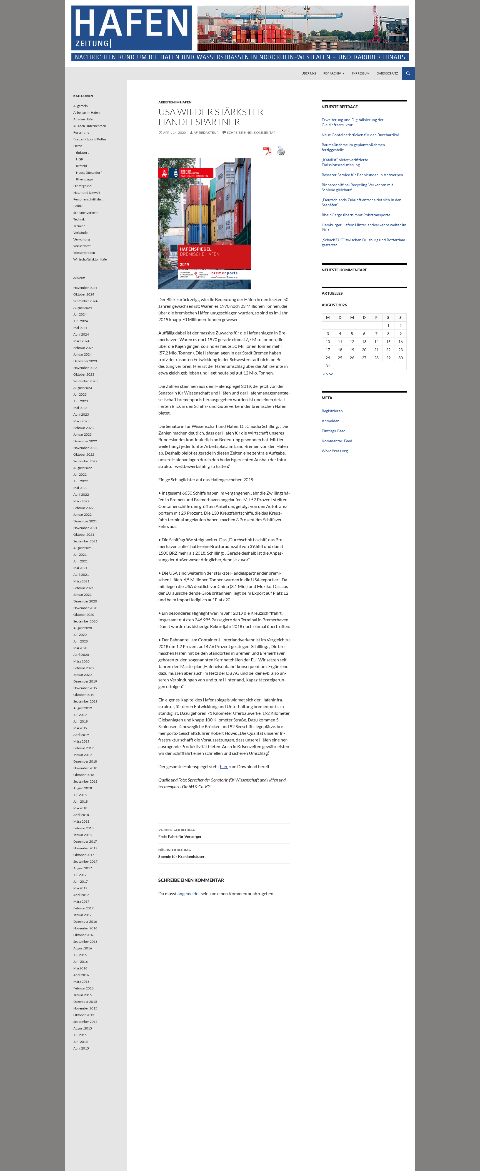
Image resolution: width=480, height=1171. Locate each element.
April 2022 (81, 494)
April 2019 (81, 735)
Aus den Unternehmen (89, 126)
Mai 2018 (80, 808)
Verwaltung (81, 239)
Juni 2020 (80, 641)
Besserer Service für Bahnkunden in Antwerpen (362, 174)
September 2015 (85, 1021)
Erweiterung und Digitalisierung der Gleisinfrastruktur (353, 122)
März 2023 (81, 421)
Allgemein (80, 106)
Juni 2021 (80, 561)
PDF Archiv (332, 73)
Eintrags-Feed (334, 430)
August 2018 (82, 788)
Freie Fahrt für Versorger (180, 833)
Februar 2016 (83, 988)
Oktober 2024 (83, 294)
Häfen (77, 146)
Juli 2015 (80, 1035)
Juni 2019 (80, 721)
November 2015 (85, 1008)
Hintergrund (82, 186)
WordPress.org (335, 450)
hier (224, 766)
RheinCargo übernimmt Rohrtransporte (356, 214)
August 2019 (82, 708)
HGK (79, 159)
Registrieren (332, 410)
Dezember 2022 (85, 441)
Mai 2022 (80, 488)
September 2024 (85, 301)
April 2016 (81, 975)
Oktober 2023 (83, 374)
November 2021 (85, 528)
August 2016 (82, 948)
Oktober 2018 (83, 775)
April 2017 (81, 895)
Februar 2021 (83, 588)
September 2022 (85, 461)
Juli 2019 (80, 715)
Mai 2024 (80, 328)
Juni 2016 (80, 961)
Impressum (360, 73)
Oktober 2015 (83, 1015)
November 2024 (85, 288)
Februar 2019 (83, 748)
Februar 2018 (83, 828)
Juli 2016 (80, 955)
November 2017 (85, 848)
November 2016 (85, 928)
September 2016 (85, 941)
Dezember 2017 (85, 841)
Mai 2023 (80, 408)
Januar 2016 (82, 995)
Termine (79, 226)
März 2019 (81, 741)
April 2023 (81, 414)
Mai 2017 (80, 888)
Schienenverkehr (85, 212)
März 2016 (81, 981)
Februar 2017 (83, 908)
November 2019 (85, 688)
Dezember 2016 (85, 921)
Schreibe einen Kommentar (251, 132)
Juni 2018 (80, 801)
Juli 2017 (80, 875)
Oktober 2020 (83, 614)
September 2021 (85, 541)
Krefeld (81, 166)
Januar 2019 (82, 755)
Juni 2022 (80, 481)
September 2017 (85, 861)
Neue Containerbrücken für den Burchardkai (360, 134)
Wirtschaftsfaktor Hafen (91, 259)
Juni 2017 (80, 881)
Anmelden (330, 420)
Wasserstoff (82, 246)
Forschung (81, 132)
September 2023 (85, 381)
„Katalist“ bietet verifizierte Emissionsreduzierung (345, 162)
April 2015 (81, 1048)
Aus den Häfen (83, 119)
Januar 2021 (82, 594)
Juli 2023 (80, 394)
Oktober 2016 (83, 935)
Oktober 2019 (83, 695)
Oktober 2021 (83, 534)
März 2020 (81, 661)
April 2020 (81, 655)
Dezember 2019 (85, 681)
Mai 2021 (80, 568)
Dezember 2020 (85, 601)
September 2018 (85, 781)
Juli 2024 (80, 314)
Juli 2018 (80, 795)
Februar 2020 (83, 668)
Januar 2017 (82, 915)
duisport (82, 152)
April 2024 (81, 334)
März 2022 (81, 501)
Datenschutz (387, 73)
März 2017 (81, 901)
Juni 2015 (80, 1041)
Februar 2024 (83, 348)
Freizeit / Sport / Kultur (89, 139)
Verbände (80, 232)
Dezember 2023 (85, 361)
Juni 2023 (80, 401)
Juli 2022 (80, 474)
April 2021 (81, 574)
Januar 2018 (82, 835)
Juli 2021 (80, 554)
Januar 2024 (82, 354)
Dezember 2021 (85, 521)
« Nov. (328, 373)
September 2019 (85, 701)
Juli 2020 (80, 634)
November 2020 (85, 608)
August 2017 (82, 868)
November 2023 (85, 368)
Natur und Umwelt (86, 192)
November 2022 (85, 448)
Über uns (309, 73)
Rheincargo (84, 179)
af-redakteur (206, 132)
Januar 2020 (82, 675)
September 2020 (85, 621)
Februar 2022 (83, 508)
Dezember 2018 (85, 761)
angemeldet (189, 893)
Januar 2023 (82, 434)
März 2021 (81, 581)
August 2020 (82, 628)
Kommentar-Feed (337, 440)
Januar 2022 (82, 514)
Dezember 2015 (85, 1001)
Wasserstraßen (84, 252)
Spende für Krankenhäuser (181, 853)
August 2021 (82, 548)
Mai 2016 (80, 968)
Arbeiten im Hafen (174, 102)
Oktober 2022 (83, 454)
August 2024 (82, 308)
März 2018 (81, 821)
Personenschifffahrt (87, 199)
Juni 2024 (80, 321)
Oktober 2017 (83, 855)
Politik (77, 206)
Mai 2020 (80, 648)
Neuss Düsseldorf (89, 172)
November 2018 (85, 768)
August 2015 (82, 1028)
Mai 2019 (80, 728)
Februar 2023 (83, 428)
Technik (79, 219)
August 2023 (82, 388)
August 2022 (82, 468)
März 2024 (81, 341)
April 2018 (81, 815)
